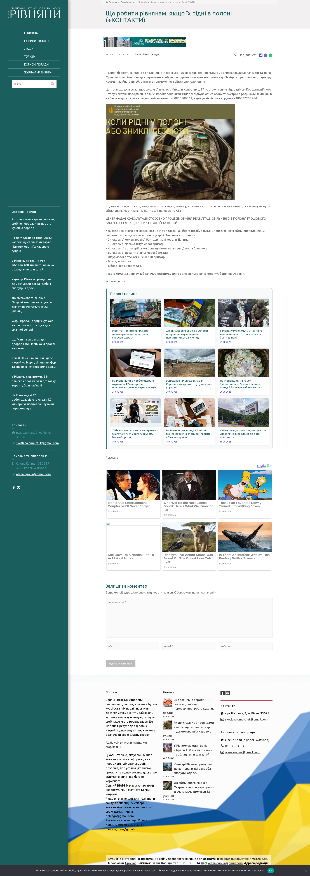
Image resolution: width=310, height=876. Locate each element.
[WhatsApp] (270, 55)
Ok (271, 870)
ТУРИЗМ (30, 56)
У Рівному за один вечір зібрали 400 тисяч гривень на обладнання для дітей (33, 265)
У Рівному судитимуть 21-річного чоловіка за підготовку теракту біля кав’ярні (34, 381)
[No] (305, 870)
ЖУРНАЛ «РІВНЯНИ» (37, 72)
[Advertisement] (34, 149)
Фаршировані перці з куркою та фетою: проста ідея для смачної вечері (32, 325)
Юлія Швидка (151, 54)
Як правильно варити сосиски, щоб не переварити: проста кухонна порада (33, 223)
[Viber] (265, 55)
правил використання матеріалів (243, 858)
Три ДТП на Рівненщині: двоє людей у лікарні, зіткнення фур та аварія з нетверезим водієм (34, 362)
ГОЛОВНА (31, 33)
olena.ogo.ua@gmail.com (33, 474)
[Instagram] (19, 487)
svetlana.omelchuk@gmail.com (37, 443)
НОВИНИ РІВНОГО (36, 41)
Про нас (130, 863)
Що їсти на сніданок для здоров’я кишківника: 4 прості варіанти (33, 344)
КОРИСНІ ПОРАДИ (36, 64)
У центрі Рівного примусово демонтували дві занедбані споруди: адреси (31, 283)
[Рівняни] (34, 12)
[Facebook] (14, 487)
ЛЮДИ (29, 48)
